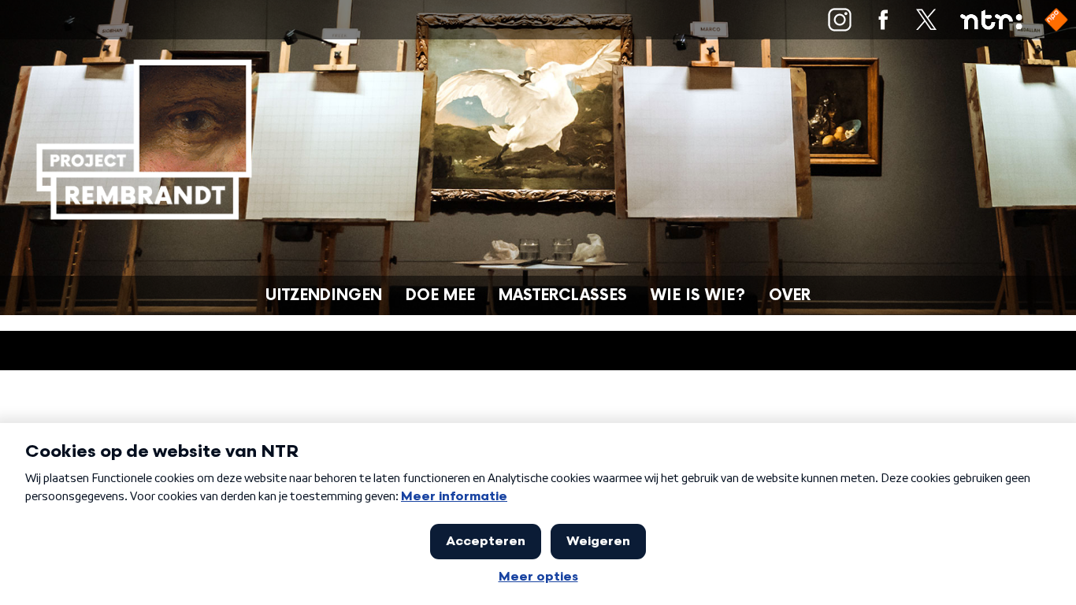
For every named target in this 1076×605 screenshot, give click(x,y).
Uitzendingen (323, 296)
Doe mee (440, 296)
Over (790, 296)
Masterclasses (563, 296)
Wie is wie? (698, 296)
